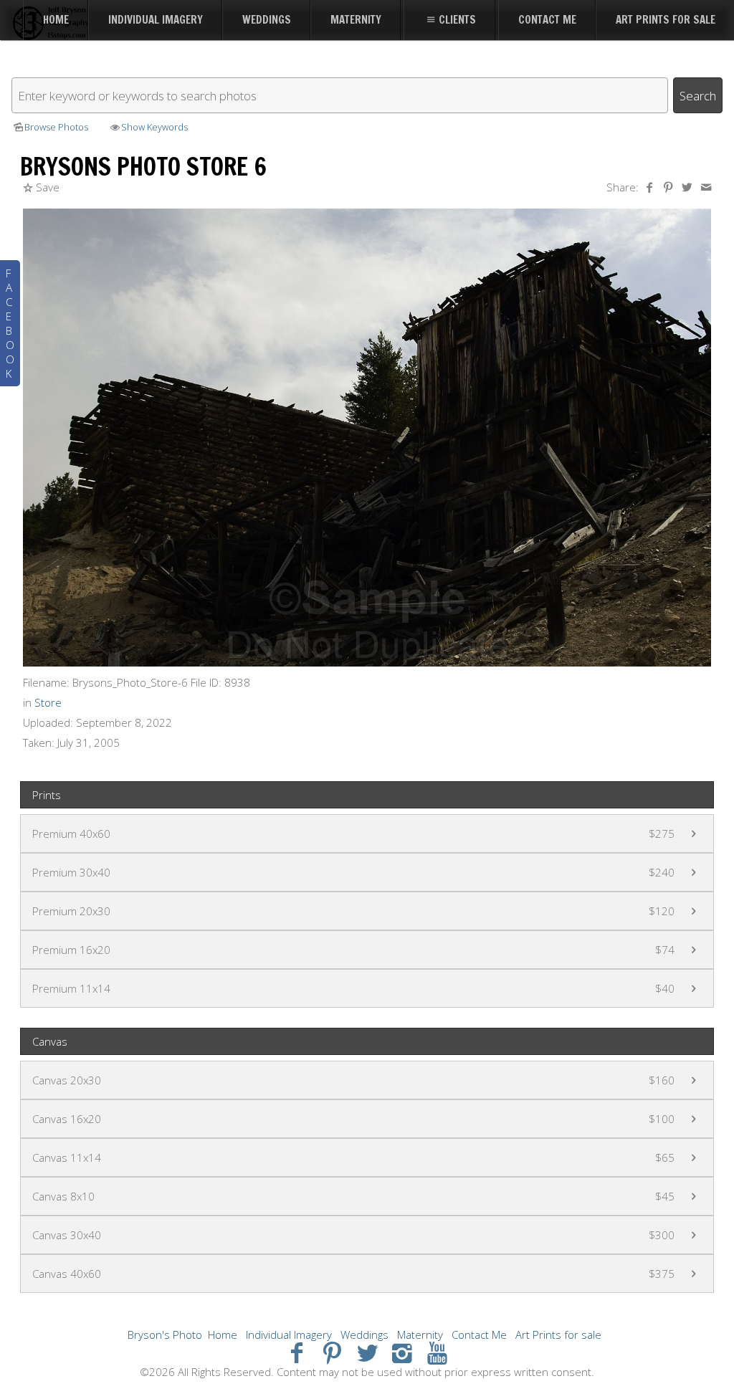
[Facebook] (297, 1352)
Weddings (364, 1334)
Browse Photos (56, 126)
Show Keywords (154, 126)
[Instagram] (402, 1352)
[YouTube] (437, 1352)
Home (222, 1334)
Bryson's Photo (165, 1334)
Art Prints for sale (558, 1334)
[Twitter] (367, 1352)
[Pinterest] (332, 1352)
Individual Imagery (289, 1334)
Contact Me (479, 1334)
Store (48, 702)
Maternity (420, 1334)
